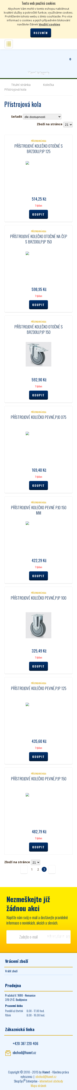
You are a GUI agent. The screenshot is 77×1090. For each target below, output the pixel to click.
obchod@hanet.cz (24, 1052)
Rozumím (41, 33)
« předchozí (24, 869)
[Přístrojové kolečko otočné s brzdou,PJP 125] (38, 173)
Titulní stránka (21, 85)
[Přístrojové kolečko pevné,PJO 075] (38, 444)
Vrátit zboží (11, 971)
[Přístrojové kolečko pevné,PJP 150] (38, 806)
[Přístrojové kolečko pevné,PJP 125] (38, 716)
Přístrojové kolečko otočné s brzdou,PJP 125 (38, 148)
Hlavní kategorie (38, 73)
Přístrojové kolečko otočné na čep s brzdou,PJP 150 (38, 238)
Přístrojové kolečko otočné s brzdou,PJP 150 (38, 329)
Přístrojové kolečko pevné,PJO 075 (38, 417)
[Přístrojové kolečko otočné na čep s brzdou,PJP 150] (38, 264)
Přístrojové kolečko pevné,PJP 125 (38, 688)
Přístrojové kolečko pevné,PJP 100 (38, 598)
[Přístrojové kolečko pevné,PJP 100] (38, 625)
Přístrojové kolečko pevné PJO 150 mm (38, 510)
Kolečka (48, 85)
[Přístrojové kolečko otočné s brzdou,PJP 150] (38, 354)
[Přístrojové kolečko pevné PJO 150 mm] (38, 535)
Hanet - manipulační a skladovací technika (9, 57)
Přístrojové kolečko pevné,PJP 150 (38, 778)
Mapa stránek (38, 1085)
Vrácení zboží (16, 961)
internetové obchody (51, 1081)
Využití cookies (49, 24)
